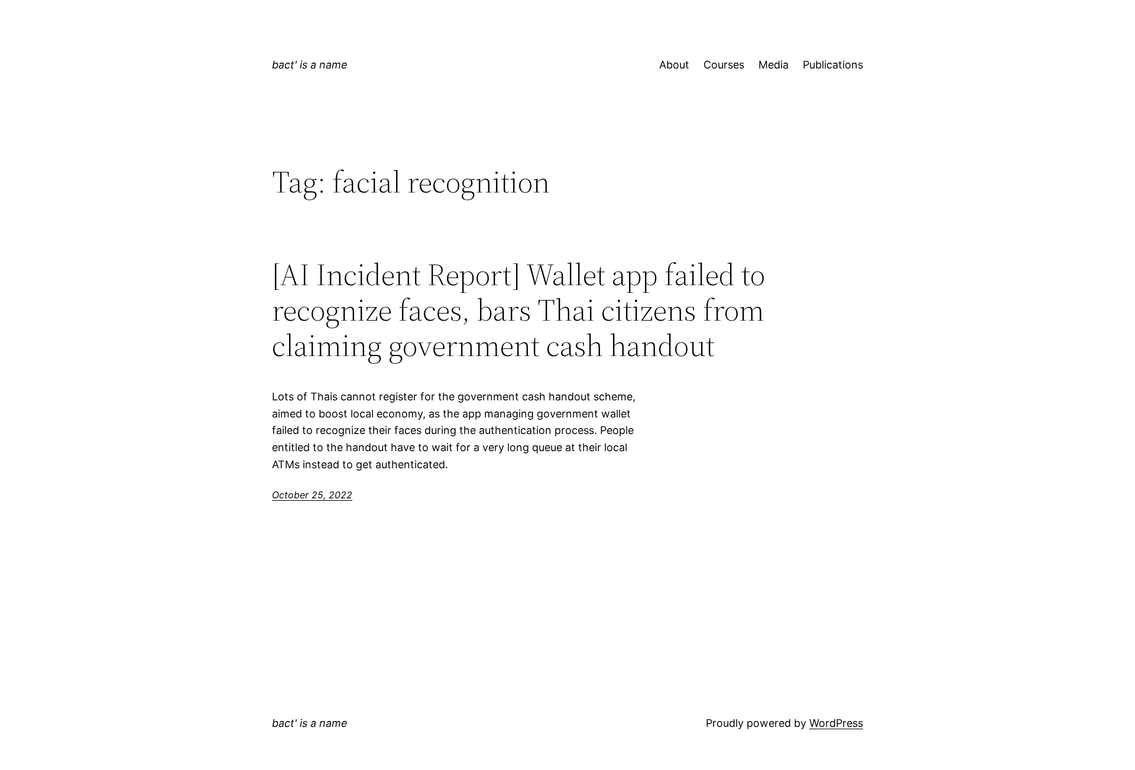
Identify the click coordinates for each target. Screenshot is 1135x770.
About (674, 64)
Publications (833, 64)
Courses (723, 64)
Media (773, 64)
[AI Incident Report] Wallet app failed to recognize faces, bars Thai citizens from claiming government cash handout (518, 310)
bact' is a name (310, 64)
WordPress (836, 723)
